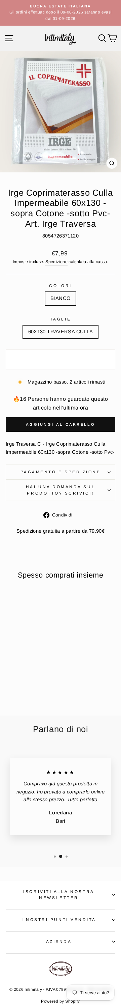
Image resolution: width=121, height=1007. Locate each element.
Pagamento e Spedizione (61, 472)
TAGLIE (60, 319)
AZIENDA (59, 941)
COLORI (60, 285)
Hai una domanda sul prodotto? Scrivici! (60, 489)
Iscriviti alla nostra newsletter (58, 894)
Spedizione (56, 261)
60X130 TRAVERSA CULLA (60, 331)
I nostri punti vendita (59, 919)
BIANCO (60, 298)
